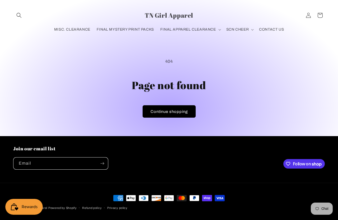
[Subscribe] (102, 163)
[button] (19, 15)
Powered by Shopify (62, 207)
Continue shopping (169, 111)
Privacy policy (117, 207)
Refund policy (92, 207)
